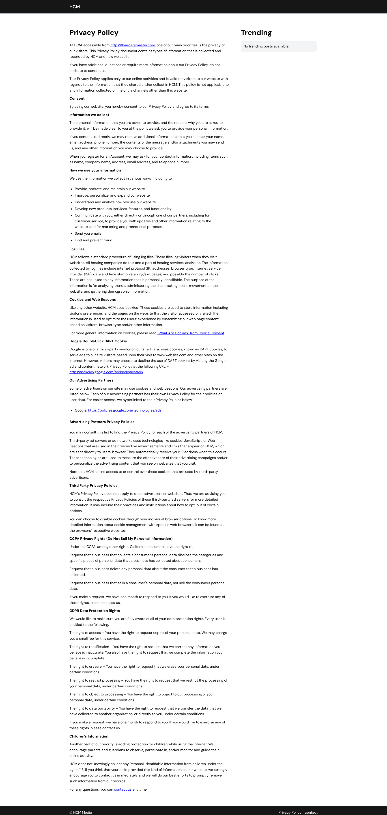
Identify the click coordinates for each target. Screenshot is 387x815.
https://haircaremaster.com (132, 45)
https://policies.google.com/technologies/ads (106, 372)
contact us (122, 789)
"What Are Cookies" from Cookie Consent (190, 333)
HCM (74, 7)
